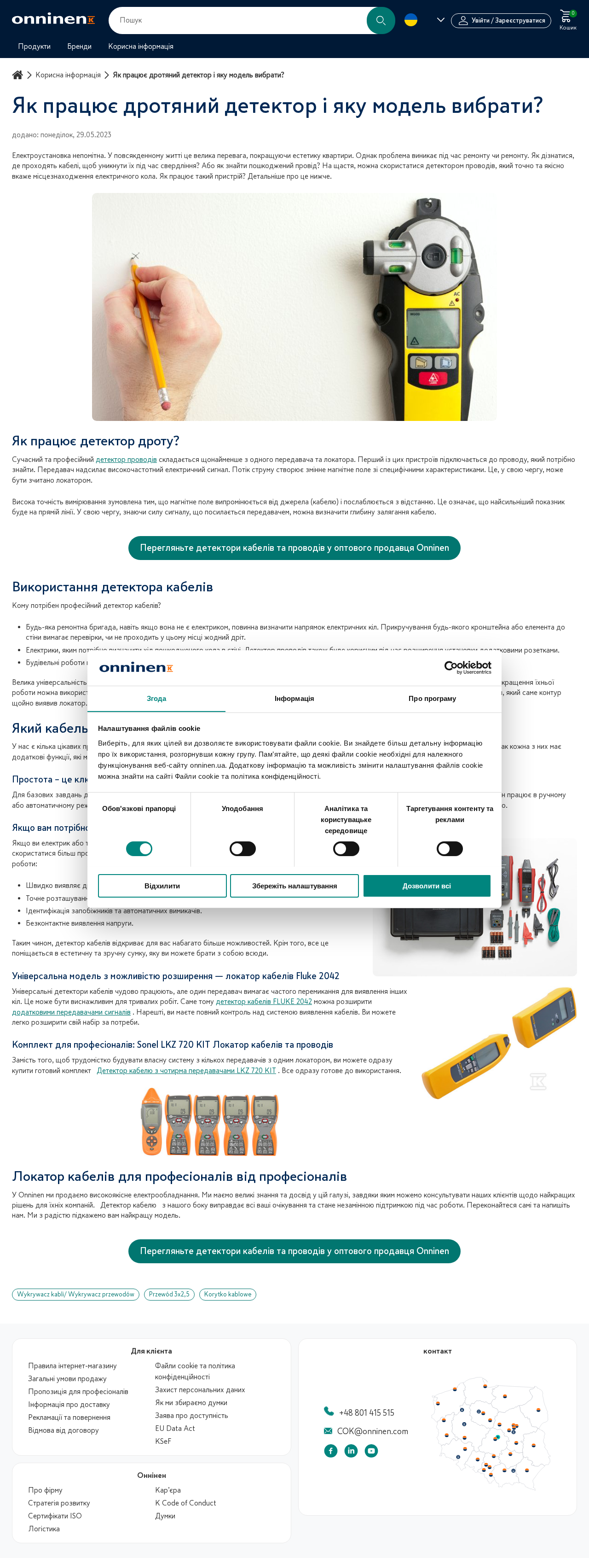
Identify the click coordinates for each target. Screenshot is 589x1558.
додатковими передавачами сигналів (71, 1012)
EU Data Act (175, 1428)
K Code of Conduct (185, 1503)
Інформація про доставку (69, 1404)
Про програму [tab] (432, 698)
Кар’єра (168, 1490)
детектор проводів (126, 459)
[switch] (243, 848)
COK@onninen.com (372, 1431)
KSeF (163, 1441)
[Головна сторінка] (19, 75)
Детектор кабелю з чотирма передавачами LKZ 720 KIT (186, 1070)
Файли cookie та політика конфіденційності (195, 1371)
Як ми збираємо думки (191, 1402)
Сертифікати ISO (55, 1516)
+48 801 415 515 (366, 1413)
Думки (165, 1516)
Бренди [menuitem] (79, 46)
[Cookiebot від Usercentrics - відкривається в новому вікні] (451, 668)
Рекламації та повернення (69, 1417)
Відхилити (162, 885)
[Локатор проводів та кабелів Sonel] (294, 1121)
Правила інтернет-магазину (72, 1366)
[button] (381, 20)
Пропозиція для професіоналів (78, 1391)
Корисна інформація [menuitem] (140, 46)
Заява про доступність (191, 1415)
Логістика (44, 1529)
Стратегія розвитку (59, 1503)
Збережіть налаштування (294, 885)
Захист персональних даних (200, 1390)
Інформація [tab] (294, 698)
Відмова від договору (63, 1430)
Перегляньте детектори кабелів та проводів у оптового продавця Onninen (294, 548)
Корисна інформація (68, 75)
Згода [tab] (157, 698)
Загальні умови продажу (67, 1378)
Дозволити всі (427, 885)
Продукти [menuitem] (34, 46)
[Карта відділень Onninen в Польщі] (491, 1488)
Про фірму (45, 1490)
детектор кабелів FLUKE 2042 (264, 1001)
